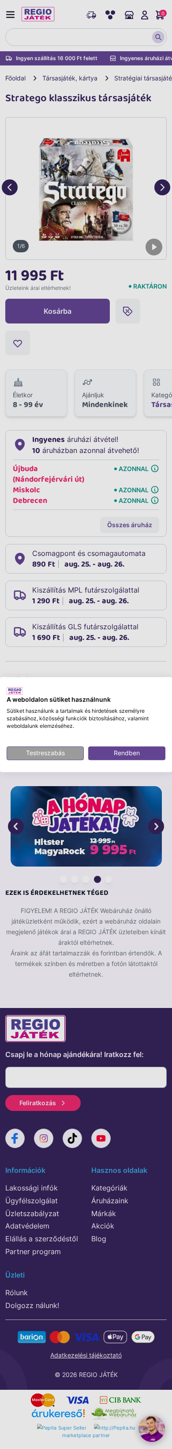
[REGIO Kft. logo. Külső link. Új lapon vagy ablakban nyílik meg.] (15, 691)
